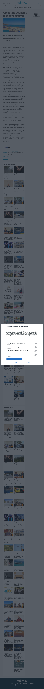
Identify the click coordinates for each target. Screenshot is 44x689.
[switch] (35, 343)
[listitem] (22, 341)
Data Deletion (16, 362)
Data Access (22, 362)
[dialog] (22, 344)
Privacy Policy (28, 362)
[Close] (41, 326)
